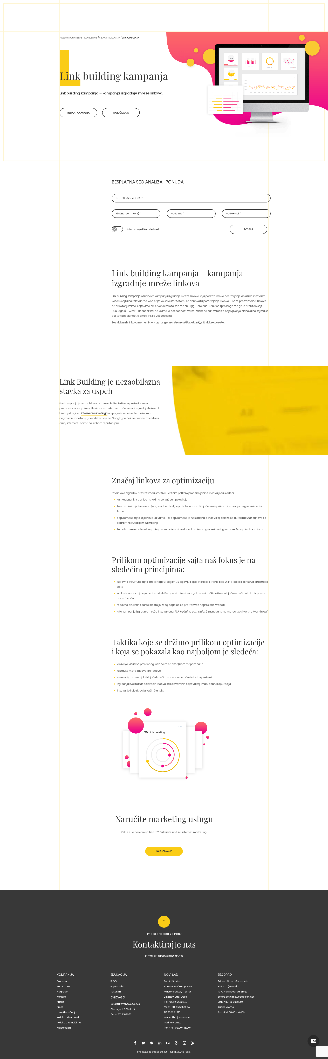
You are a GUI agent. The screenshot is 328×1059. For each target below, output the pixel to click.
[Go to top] (164, 922)
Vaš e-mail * (233, 213)
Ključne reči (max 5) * (128, 213)
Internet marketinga (94, 413)
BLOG (114, 981)
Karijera (61, 996)
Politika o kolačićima (69, 1022)
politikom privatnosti (149, 229)
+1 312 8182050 (123, 1014)
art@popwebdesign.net (168, 955)
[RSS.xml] (192, 1043)
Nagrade (62, 991)
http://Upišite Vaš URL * (129, 198)
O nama (62, 981)
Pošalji (248, 229)
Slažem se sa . (142, 229)
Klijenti (60, 1002)
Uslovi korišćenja (67, 1012)
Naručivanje (121, 112)
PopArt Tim (63, 986)
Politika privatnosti (68, 1017)
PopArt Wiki (117, 986)
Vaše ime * (177, 213)
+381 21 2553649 (178, 1002)
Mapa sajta (64, 1027)
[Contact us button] (313, 1041)
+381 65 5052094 (180, 1007)
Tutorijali (116, 991)
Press (60, 1007)
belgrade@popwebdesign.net (236, 996)
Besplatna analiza (78, 112)
